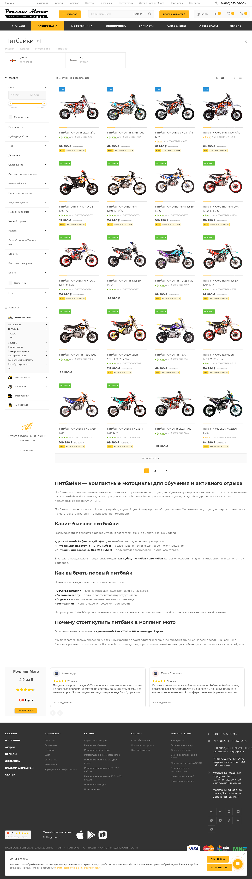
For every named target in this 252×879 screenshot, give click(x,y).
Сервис (89, 733)
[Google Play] (91, 835)
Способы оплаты (141, 740)
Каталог (11, 733)
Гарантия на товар (182, 745)
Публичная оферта (70, 847)
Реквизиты (51, 764)
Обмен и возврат (181, 750)
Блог (47, 754)
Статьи (10, 774)
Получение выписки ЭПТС (186, 763)
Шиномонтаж (92, 789)
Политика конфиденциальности (113, 847)
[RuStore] (102, 835)
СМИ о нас (51, 759)
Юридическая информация (61, 769)
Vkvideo (237, 811)
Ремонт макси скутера (97, 750)
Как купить (177, 740)
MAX (211, 829)
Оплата (136, 733)
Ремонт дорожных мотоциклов (102, 754)
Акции (10, 747)
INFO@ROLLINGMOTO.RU (230, 740)
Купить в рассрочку (142, 745)
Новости (50, 750)
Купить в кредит (140, 750)
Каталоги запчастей (182, 776)
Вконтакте (211, 811)
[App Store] (80, 835)
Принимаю (218, 859)
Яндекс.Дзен (220, 820)
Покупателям (181, 733)
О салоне (50, 740)
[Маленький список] (216, 78)
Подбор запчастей (19, 767)
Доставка (12, 761)
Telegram (220, 811)
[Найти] (150, 13)
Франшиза (51, 745)
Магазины (12, 740)
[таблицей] (245, 78)
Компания (53, 733)
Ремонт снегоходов (95, 784)
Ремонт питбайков (95, 745)
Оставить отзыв (25, 711)
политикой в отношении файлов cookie (78, 867)
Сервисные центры (95, 740)
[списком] (240, 78)
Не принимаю (220, 867)
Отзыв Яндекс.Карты (63, 702)
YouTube (229, 811)
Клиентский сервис (182, 781)
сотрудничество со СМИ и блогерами (229, 762)
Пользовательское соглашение (29, 847)
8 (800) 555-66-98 (232, 3)
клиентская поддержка (232, 749)
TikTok (229, 820)
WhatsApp (211, 820)
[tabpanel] (97, 687)
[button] (18, 690)
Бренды (11, 754)
